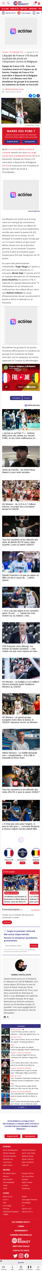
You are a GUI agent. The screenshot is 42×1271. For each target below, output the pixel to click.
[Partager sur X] (34, 95)
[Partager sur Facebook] (30, 95)
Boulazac (25, 1179)
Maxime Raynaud (9, 1153)
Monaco (6, 1176)
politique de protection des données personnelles (19, 950)
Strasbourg (26, 1188)
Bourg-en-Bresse (28, 1173)
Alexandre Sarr (8, 1159)
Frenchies (33, 9)
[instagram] (21, 1256)
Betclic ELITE (11, 13)
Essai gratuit (30, 141)
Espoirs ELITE (26, 1209)
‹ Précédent (16, 398)
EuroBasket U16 (16, 52)
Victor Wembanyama (10, 1150)
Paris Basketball (8, 1182)
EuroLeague (26, 13)
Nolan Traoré (7, 1165)
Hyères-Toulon (27, 1182)
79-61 (5, 165)
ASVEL (5, 1188)
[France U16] (9, 853)
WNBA (24, 1197)
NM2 (12, 1045)
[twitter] (15, 1256)
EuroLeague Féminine (29, 1200)
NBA (38, 13)
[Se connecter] (39, 3)
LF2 (23, 1206)
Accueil (5, 52)
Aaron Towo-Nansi (28, 1153)
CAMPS (21, 1226)
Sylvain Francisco (28, 1159)
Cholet (5, 1185)
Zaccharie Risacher (9, 1156)
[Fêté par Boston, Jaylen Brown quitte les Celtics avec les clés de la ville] (5, 1086)
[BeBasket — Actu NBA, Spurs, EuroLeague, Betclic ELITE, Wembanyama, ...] (21, 3)
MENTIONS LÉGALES (21, 1246)
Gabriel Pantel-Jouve (21, 975)
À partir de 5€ (12, 141)
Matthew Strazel (27, 1156)
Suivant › (27, 398)
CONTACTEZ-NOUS (21, 1250)
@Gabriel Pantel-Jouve (14, 89)
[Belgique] (36, 853)
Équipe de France (11, 893)
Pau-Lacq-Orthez (28, 1176)
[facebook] (26, 1256)
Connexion (35, 910)
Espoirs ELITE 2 (27, 1212)
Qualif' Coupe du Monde (21, 1053)
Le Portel (25, 1185)
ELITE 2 (13, 1099)
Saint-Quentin (7, 1179)
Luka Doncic (7, 1162)
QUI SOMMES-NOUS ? (21, 1222)
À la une (5, 9)
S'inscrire (34, 946)
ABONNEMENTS (21, 1230)
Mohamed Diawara (28, 1150)
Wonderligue (26, 1203)
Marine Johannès (28, 1162)
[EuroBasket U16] (22, 853)
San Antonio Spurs (9, 1173)
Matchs (24, 9)
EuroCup (6, 1209)
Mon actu (14, 9)
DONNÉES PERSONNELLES (21, 1235)
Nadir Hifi (25, 1165)
